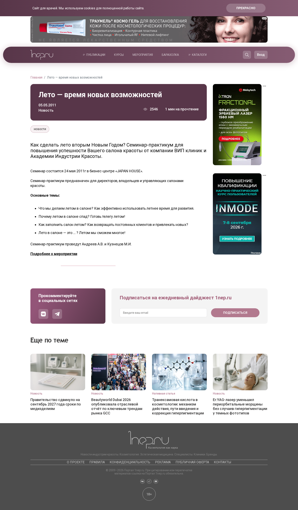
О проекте (76, 462)
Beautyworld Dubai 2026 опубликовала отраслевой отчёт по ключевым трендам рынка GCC (116, 406)
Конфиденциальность (130, 462)
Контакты (222, 462)
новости (40, 129)
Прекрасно (245, 8)
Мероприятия (143, 54)
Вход (261, 55)
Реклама (163, 462)
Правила (97, 462)
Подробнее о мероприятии (53, 254)
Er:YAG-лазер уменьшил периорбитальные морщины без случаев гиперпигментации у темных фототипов (240, 406)
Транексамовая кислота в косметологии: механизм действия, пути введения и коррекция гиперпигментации (178, 406)
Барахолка (170, 54)
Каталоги (199, 54)
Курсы (119, 54)
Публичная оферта (192, 462)
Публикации (95, 54)
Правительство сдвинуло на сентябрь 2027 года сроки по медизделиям (55, 404)
